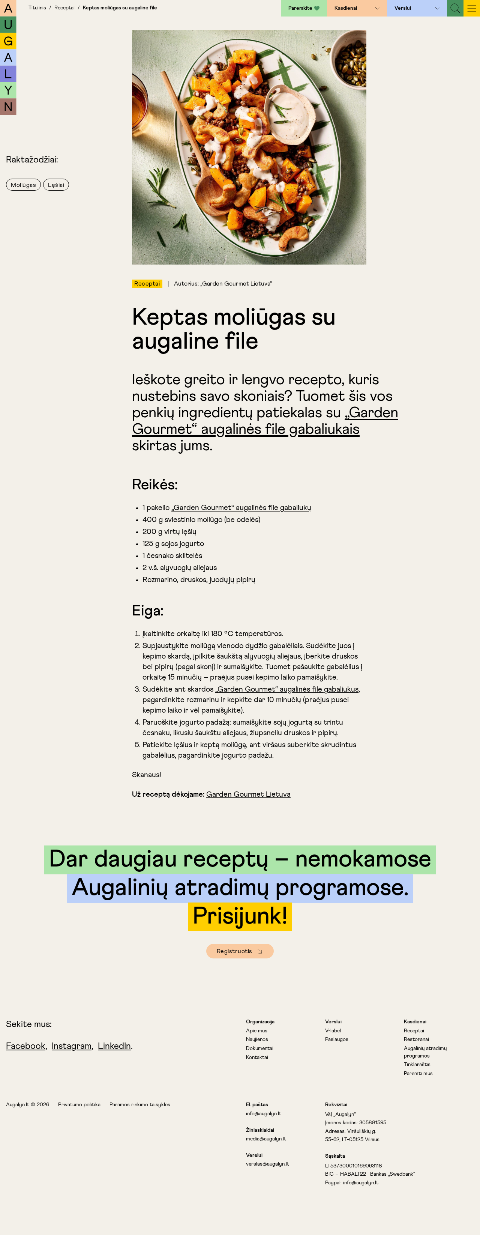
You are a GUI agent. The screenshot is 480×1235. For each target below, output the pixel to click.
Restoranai (416, 1039)
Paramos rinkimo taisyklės (140, 1104)
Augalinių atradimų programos (425, 1052)
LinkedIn (114, 1046)
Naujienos (257, 1039)
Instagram (72, 1046)
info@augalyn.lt (263, 1113)
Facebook (25, 1046)
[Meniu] (472, 8)
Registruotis (234, 951)
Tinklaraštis (417, 1064)
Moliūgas (23, 185)
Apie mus (256, 1030)
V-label (333, 1030)
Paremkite (300, 8)
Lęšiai (56, 185)
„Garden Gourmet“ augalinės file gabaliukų (241, 507)
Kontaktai (257, 1057)
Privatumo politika (79, 1104)
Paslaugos (336, 1039)
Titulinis (37, 8)
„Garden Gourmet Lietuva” (236, 284)
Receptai (64, 8)
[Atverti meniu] (377, 8)
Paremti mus (418, 1073)
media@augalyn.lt (266, 1139)
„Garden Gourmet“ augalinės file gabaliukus (286, 689)
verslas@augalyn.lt (267, 1164)
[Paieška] (455, 8)
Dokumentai (259, 1048)
